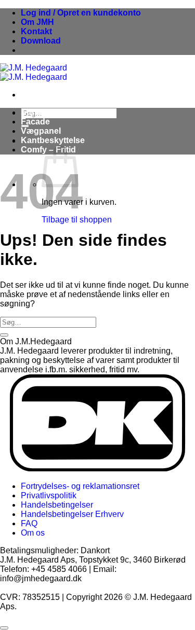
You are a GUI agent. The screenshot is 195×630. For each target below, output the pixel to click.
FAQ (29, 523)
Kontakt (36, 31)
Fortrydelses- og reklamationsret (80, 486)
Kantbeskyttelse (53, 140)
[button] (81, 12)
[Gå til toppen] (4, 627)
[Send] (4, 335)
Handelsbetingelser (57, 504)
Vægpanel (41, 131)
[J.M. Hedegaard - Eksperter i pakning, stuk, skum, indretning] (33, 72)
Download (41, 40)
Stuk (30, 112)
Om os (33, 532)
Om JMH (37, 22)
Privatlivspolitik (48, 495)
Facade (35, 121)
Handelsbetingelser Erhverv (72, 514)
